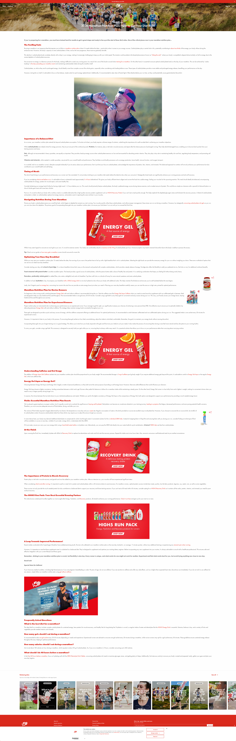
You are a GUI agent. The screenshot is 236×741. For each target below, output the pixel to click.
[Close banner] (166, 729)
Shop (4, 6)
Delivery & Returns (58, 725)
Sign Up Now (210, 725)
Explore (10, 6)
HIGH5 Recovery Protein (114, 193)
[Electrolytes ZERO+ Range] (61, 596)
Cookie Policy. (117, 732)
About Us (56, 721)
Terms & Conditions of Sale (98, 723)
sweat (91, 411)
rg (209, 374)
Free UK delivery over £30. (118, 1)
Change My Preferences (104, 733)
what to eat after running (42, 484)
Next (230, 694)
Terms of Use (95, 721)
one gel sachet (43, 638)
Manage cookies (154, 733)
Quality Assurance (58, 723)
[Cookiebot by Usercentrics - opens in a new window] (75, 739)
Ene (208, 374)
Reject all (155, 736)
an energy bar (44, 285)
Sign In (227, 6)
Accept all (155, 729)
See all (214, 675)
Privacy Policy (95, 725)
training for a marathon (123, 62)
